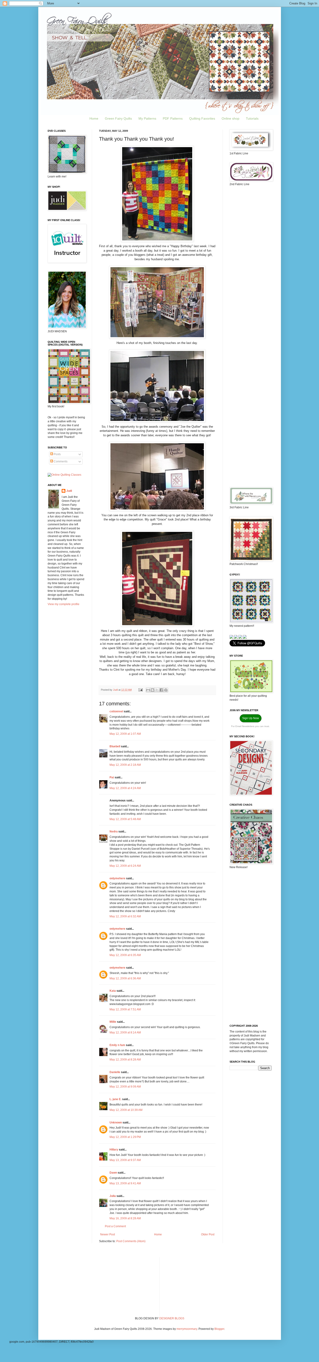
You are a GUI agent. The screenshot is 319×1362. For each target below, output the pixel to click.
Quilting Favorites (202, 118)
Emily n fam (117, 1045)
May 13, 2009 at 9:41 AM (125, 1183)
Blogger (219, 1329)
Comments (60, 461)
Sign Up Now (250, 718)
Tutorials (252, 118)
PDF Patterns (173, 118)
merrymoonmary (187, 1329)
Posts (57, 454)
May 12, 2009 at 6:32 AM (125, 916)
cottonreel (116, 711)
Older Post (207, 1234)
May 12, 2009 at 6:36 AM (125, 978)
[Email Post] (140, 689)
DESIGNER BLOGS (171, 1318)
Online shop (230, 118)
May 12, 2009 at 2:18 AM (125, 764)
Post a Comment (115, 1226)
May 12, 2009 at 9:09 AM (125, 1086)
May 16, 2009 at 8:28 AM (125, 1218)
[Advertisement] (251, 263)
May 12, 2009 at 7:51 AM (125, 1009)
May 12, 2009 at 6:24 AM (125, 865)
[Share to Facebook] (161, 690)
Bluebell (115, 746)
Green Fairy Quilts (118, 118)
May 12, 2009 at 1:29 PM (125, 1137)
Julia (113, 1196)
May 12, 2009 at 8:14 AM (125, 1032)
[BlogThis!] (152, 690)
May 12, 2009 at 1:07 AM (125, 733)
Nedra (114, 831)
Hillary (114, 1149)
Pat (112, 777)
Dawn (113, 1172)
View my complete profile (63, 604)
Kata (113, 990)
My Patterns (147, 118)
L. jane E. (115, 1099)
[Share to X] (157, 690)
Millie (113, 1021)
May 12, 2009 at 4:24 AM (125, 788)
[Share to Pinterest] (165, 690)
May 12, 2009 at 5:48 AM (125, 819)
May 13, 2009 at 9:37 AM (125, 1160)
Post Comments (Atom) (130, 1241)
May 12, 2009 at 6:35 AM (125, 955)
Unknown (116, 1122)
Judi (69, 490)
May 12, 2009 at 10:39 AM (126, 1110)
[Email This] (148, 690)
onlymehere (117, 878)
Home (93, 118)
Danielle (115, 1072)
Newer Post (107, 1234)
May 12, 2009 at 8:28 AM (125, 1059)
